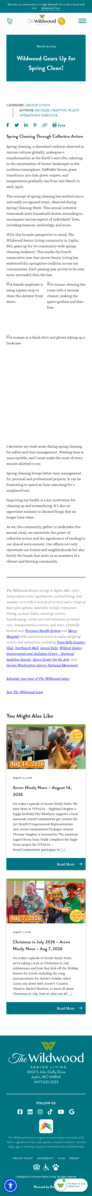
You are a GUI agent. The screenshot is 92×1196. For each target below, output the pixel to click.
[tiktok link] (50, 1112)
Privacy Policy (23, 1158)
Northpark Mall (27, 647)
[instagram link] (40, 1112)
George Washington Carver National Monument (42, 665)
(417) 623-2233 (46, 1082)
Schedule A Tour (50, 8)
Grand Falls (49, 647)
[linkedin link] (30, 1112)
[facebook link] (20, 1112)
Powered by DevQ (46, 1186)
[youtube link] (61, 1112)
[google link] (71, 1112)
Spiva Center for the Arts (51, 659)
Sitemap (74, 1158)
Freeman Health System (43, 630)
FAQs (61, 1158)
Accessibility (45, 1158)
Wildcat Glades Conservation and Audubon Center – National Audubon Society (44, 653)
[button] (10, 1185)
